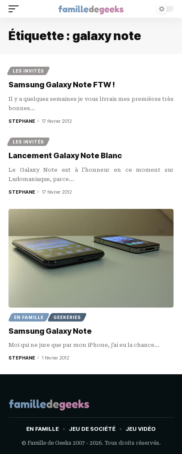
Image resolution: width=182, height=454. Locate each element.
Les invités (28, 70)
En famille (29, 317)
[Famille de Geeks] (91, 9)
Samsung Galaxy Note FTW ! (61, 84)
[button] (15, 8)
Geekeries (67, 317)
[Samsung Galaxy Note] (91, 258)
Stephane (21, 121)
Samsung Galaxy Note (50, 331)
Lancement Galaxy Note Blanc (65, 155)
